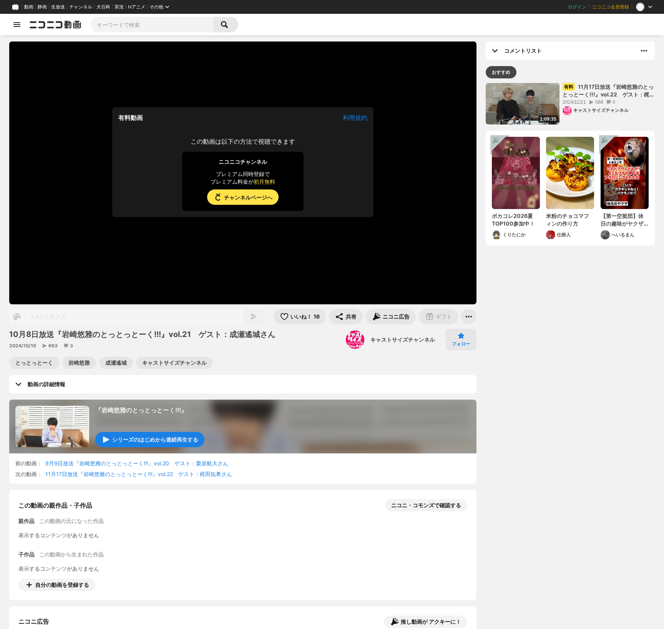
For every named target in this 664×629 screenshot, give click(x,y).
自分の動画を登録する (62, 584)
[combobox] (152, 24)
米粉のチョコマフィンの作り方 (567, 219)
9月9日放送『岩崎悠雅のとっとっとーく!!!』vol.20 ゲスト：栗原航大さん (136, 463)
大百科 (103, 7)
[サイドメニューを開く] (17, 24)
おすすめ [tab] (501, 72)
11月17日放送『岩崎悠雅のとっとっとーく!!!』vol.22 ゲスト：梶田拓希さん (138, 474)
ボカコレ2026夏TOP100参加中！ (513, 219)
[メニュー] (468, 316)
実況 (119, 7)
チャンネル (80, 7)
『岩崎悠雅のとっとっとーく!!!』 (141, 410)
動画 (28, 7)
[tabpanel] (570, 164)
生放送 (58, 7)
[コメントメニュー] (644, 50)
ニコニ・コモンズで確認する (426, 505)
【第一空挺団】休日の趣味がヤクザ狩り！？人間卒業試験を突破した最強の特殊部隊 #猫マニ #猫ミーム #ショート (624, 219)
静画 (42, 7)
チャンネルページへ (248, 197)
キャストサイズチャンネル (402, 339)
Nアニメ (136, 7)
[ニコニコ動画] (55, 24)
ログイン (577, 7)
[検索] (226, 24)
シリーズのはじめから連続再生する (155, 439)
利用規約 (355, 117)
